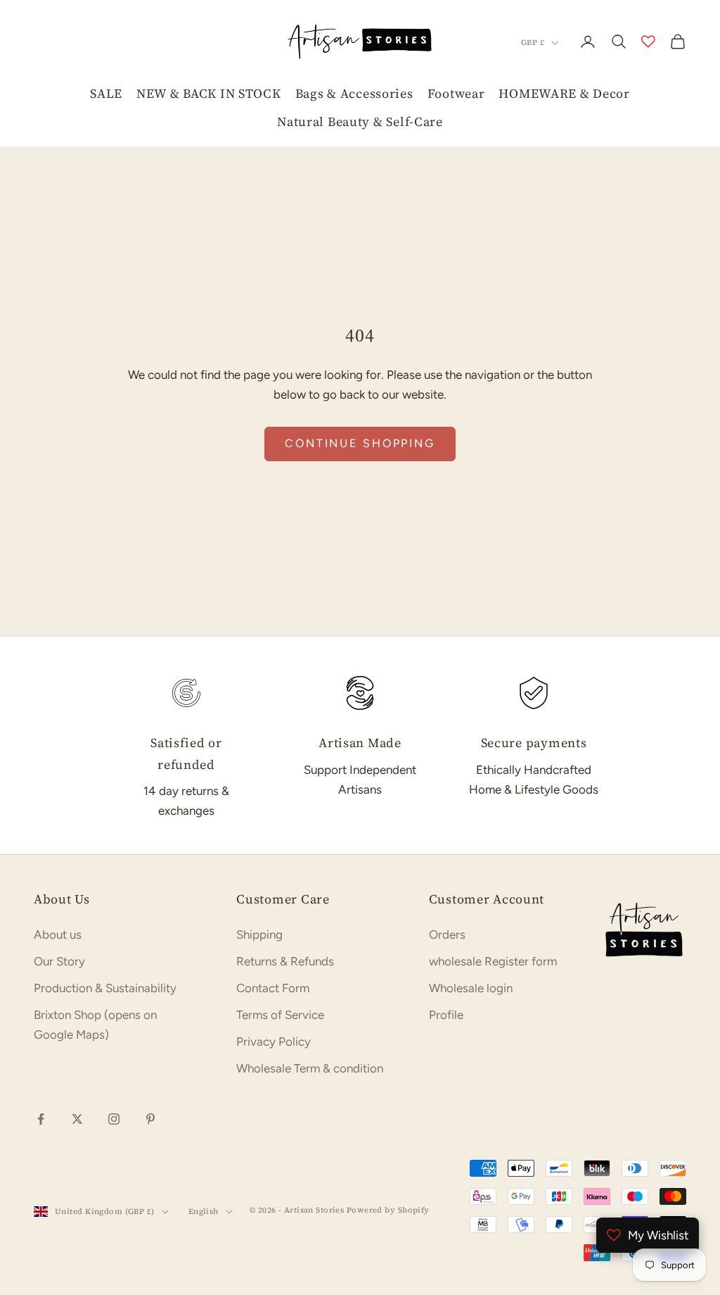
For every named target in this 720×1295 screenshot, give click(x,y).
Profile (446, 1015)
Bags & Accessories (354, 93)
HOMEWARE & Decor (564, 93)
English (203, 1211)
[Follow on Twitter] (77, 1119)
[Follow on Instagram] (114, 1119)
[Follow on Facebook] (41, 1119)
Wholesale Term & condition (309, 1068)
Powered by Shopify (388, 1210)
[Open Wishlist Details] (648, 42)
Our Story (59, 961)
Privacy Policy (273, 1041)
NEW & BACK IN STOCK (208, 93)
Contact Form (272, 988)
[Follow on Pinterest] (150, 1119)
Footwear (456, 93)
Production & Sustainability (105, 988)
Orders (447, 934)
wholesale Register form (493, 961)
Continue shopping (360, 443)
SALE (106, 93)
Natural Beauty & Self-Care (360, 121)
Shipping (259, 934)
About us (58, 934)
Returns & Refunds (285, 961)
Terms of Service (280, 1015)
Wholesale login (471, 988)
